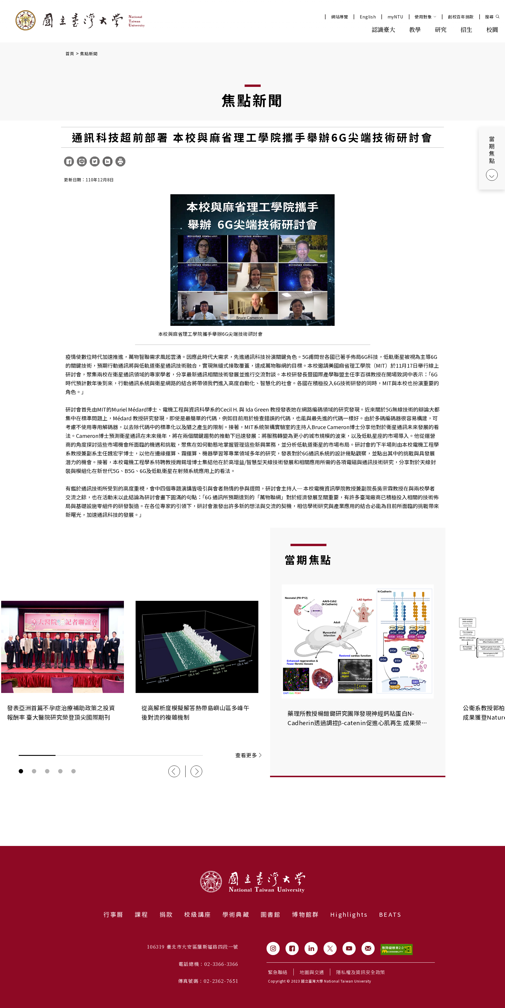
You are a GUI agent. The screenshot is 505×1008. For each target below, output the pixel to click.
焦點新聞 (89, 53)
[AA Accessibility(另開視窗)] (397, 949)
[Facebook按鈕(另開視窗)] (292, 948)
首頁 (70, 53)
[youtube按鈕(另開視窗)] (349, 948)
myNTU (396, 16)
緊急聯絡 (278, 972)
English (368, 16)
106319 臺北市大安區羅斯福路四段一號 (192, 946)
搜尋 (489, 16)
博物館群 (305, 914)
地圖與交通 (312, 972)
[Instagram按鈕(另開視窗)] (273, 948)
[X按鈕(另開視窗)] (330, 948)
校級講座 (197, 914)
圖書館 (271, 914)
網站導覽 (339, 16)
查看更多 (246, 755)
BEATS (390, 914)
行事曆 (113, 914)
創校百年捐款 (461, 16)
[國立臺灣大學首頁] (80, 20)
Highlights (349, 914)
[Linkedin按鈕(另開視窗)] (311, 948)
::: (352, 28)
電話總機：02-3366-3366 (208, 964)
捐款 (166, 914)
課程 (141, 914)
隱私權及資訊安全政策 (360, 972)
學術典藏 (236, 914)
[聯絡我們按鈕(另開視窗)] (368, 948)
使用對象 (423, 16)
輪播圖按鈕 (21, 771)
